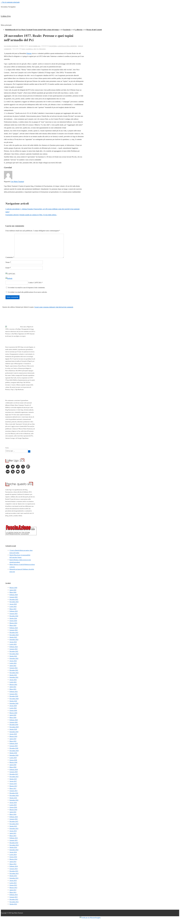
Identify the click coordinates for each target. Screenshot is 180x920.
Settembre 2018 (13, 755)
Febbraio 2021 (13, 691)
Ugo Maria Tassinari (17, 181)
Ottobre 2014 (13, 847)
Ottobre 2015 (13, 826)
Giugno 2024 (13, 620)
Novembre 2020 (14, 698)
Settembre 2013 (13, 878)
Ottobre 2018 (13, 753)
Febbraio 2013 (13, 894)
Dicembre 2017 (13, 774)
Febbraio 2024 (13, 628)
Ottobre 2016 (13, 798)
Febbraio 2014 (13, 866)
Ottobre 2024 (13, 618)
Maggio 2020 (13, 713)
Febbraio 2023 (13, 646)
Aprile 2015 (12, 833)
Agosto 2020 (13, 705)
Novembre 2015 (14, 824)
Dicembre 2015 (13, 821)
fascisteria (53, 46)
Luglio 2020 (13, 708)
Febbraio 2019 (13, 743)
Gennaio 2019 (13, 746)
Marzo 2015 (12, 835)
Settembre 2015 (13, 828)
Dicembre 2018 (13, 748)
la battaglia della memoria (67, 46)
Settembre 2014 (13, 850)
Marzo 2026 (12, 592)
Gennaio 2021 (13, 694)
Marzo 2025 (12, 609)
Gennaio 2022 (13, 668)
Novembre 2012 (14, 902)
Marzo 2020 (12, 717)
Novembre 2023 (14, 635)
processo (42, 49)
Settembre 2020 (13, 703)
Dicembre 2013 (13, 871)
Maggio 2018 (13, 762)
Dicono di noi (91, 30)
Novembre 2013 (14, 873)
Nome (8, 262)
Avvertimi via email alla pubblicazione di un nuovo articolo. (27, 292)
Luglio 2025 (13, 606)
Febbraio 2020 (13, 720)
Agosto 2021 (13, 679)
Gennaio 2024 (13, 630)
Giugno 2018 (13, 760)
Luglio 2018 (13, 757)
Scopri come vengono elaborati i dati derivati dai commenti (53, 307)
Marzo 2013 (12, 892)
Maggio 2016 (13, 809)
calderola (29, 49)
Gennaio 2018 (13, 772)
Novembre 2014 (14, 845)
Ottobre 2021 (13, 675)
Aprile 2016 (12, 812)
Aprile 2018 (12, 765)
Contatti (99, 30)
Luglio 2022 (13, 663)
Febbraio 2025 (13, 611)
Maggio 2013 (13, 887)
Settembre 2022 (13, 658)
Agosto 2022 (13, 661)
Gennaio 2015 (13, 840)
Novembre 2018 (14, 750)
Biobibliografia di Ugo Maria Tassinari (18, 30)
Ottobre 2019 (13, 729)
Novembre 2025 (14, 602)
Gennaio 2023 (13, 649)
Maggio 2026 (13, 587)
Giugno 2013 (13, 885)
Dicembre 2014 (13, 842)
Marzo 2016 (12, 814)
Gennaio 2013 (13, 897)
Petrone (29, 53)
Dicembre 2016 (13, 793)
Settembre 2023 (13, 639)
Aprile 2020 (12, 715)
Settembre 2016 (13, 800)
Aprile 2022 (12, 665)
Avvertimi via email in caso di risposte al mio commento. (26, 287)
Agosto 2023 (13, 642)
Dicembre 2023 (13, 632)
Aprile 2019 (12, 739)
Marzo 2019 (12, 741)
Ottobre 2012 (13, 904)
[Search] (29, 451)
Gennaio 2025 (13, 613)
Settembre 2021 (13, 677)
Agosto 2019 (13, 734)
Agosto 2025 (13, 604)
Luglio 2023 (13, 644)
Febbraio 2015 (13, 838)
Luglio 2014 (13, 854)
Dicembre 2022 (13, 651)
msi (35, 49)
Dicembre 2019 (13, 724)
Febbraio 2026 (13, 594)
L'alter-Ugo (6, 16)
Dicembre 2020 (13, 696)
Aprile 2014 (12, 861)
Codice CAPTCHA (34, 282)
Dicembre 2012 (13, 899)
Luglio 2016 (13, 805)
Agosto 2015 (13, 831)
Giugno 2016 (13, 807)
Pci (38, 49)
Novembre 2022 (14, 654)
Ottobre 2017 (13, 779)
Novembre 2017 (14, 776)
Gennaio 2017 (13, 790)
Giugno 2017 (13, 783)
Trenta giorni (37, 30)
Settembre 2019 (13, 731)
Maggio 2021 (13, 684)
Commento (10, 257)
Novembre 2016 (14, 795)
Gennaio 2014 (13, 868)
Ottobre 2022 (13, 656)
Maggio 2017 (13, 786)
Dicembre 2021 (13, 670)
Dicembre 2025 (13, 599)
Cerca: (7, 448)
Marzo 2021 (12, 689)
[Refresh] (9, 278)
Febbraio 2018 (13, 769)
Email (7, 268)
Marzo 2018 (12, 767)
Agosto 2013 (13, 880)
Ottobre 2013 (13, 875)
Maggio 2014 (13, 859)
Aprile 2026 (12, 590)
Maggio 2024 (13, 623)
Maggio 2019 (13, 736)
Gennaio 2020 (13, 722)
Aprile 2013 (12, 890)
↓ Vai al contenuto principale (10, 2)
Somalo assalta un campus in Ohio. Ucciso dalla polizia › (31, 215)
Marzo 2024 (12, 625)
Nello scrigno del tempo (50, 30)
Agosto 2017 (13, 781)
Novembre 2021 (14, 672)
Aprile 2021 (12, 687)
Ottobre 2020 (13, 701)
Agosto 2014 (13, 852)
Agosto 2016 (13, 802)
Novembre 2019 (14, 727)
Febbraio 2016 (13, 817)
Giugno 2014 (13, 857)
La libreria (78, 30)
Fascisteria (66, 30)
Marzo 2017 (12, 788)
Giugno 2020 (13, 710)
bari (23, 49)
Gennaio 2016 (13, 819)
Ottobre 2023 (13, 637)
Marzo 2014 (12, 864)
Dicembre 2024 (13, 616)
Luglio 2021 (13, 682)
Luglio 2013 (13, 883)
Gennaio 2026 (13, 597)
